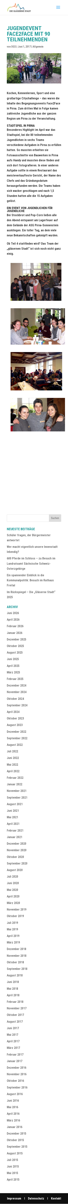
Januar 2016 (14, 1127)
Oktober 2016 (15, 1081)
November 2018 (16, 956)
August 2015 (15, 1153)
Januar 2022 (14, 784)
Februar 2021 (15, 830)
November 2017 (16, 1008)
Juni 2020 (13, 883)
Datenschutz (36, 1198)
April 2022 (13, 771)
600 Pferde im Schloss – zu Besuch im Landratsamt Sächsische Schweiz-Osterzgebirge (31, 563)
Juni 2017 (13, 1028)
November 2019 (16, 909)
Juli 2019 (12, 923)
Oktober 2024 (15, 699)
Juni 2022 (13, 758)
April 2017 (13, 1041)
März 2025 (13, 672)
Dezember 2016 (16, 1067)
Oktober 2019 (15, 916)
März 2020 (13, 903)
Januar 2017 (14, 1061)
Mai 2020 (12, 890)
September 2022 (17, 738)
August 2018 (15, 975)
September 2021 (17, 797)
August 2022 (15, 745)
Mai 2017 (12, 1034)
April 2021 (13, 824)
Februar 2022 (15, 778)
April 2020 (13, 896)
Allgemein (38, 46)
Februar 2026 (15, 626)
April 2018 (13, 995)
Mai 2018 (12, 988)
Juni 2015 (13, 1166)
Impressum (14, 1198)
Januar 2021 (14, 837)
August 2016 (15, 1094)
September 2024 (17, 705)
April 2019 (13, 936)
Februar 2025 (15, 679)
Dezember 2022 (16, 731)
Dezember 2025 (16, 639)
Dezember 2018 (16, 949)
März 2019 (13, 942)
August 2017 (15, 1021)
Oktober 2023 (15, 718)
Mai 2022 (12, 764)
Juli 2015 (12, 1160)
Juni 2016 (13, 1100)
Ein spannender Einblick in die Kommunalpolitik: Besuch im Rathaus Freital (30, 580)
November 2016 (16, 1074)
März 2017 (13, 1048)
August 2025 (15, 652)
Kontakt (56, 1198)
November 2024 (16, 692)
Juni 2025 (13, 659)
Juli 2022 (12, 751)
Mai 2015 (12, 1173)
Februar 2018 (15, 1002)
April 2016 (13, 1113)
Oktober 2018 (15, 962)
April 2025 (13, 666)
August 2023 (15, 725)
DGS (13, 46)
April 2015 (13, 1179)
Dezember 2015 (16, 1133)
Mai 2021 (12, 817)
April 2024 (13, 712)
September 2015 (17, 1146)
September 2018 (17, 969)
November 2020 (16, 850)
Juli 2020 (12, 876)
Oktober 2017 (15, 1015)
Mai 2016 (12, 1107)
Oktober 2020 (15, 857)
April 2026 (13, 619)
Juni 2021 (13, 810)
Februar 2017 (15, 1054)
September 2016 (17, 1087)
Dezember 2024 (16, 685)
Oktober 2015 (15, 1140)
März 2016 (13, 1120)
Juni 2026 (13, 613)
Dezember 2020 (16, 843)
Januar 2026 (14, 633)
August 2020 (15, 870)
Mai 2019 (12, 929)
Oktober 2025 (15, 646)
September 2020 (17, 863)
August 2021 (15, 804)
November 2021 (16, 791)
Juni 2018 (13, 982)
